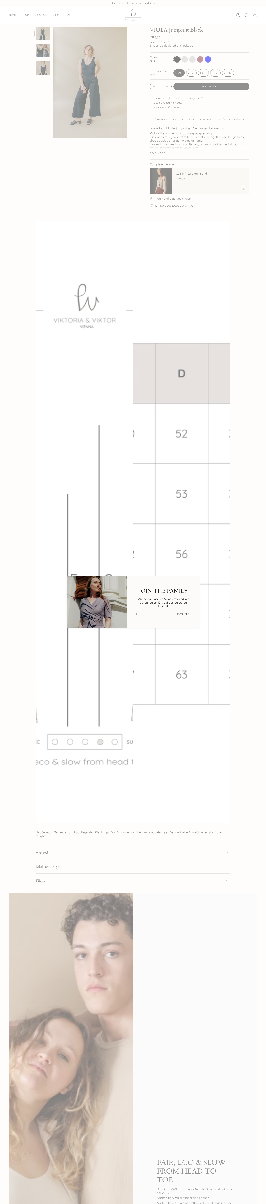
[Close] (193, 581)
